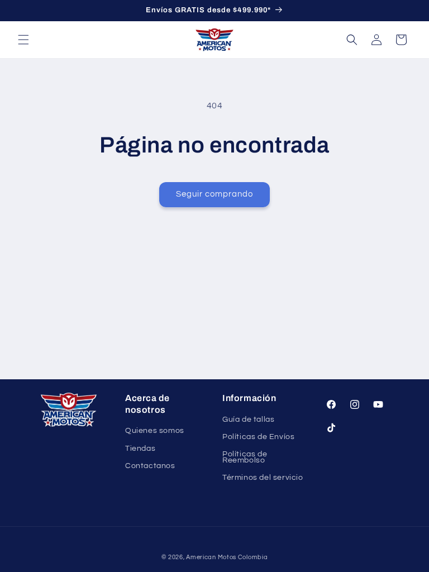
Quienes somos (154, 431)
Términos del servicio (262, 478)
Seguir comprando (214, 194)
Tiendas (140, 448)
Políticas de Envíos (258, 437)
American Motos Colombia (227, 557)
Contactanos (150, 466)
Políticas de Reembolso (244, 457)
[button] (23, 39)
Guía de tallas (248, 420)
